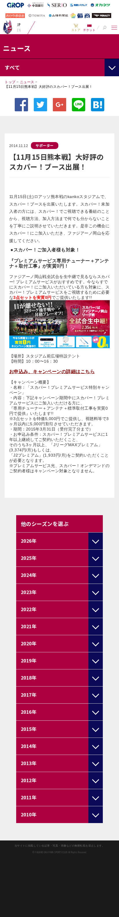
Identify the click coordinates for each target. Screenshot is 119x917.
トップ (10, 82)
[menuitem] (76, 27)
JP (19, 24)
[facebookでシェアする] (21, 104)
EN (19, 30)
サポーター (44, 145)
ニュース (27, 82)
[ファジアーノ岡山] (7, 27)
